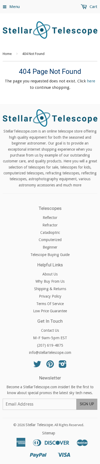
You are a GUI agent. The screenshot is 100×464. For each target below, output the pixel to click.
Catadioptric (50, 232)
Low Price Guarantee (50, 311)
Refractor (50, 225)
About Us (50, 274)
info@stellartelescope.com (50, 352)
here (91, 81)
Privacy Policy (50, 296)
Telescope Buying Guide (50, 255)
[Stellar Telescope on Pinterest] (50, 366)
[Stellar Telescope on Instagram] (63, 366)
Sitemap (48, 433)
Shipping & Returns (50, 289)
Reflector (50, 217)
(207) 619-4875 (50, 345)
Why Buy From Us (50, 281)
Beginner (50, 247)
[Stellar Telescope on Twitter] (37, 366)
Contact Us (50, 330)
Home (7, 54)
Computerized (50, 240)
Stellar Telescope (39, 425)
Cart (93, 6)
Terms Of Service (50, 304)
